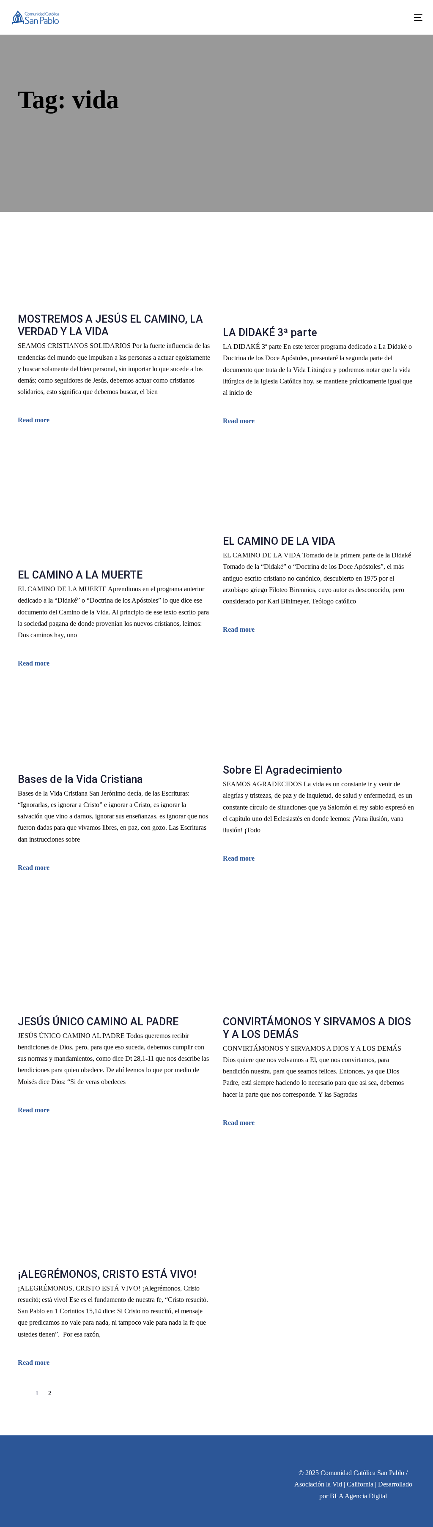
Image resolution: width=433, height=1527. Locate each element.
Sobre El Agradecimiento (282, 770)
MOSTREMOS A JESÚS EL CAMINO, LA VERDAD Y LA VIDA (110, 325)
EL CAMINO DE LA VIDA (279, 541)
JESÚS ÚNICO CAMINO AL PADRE (98, 1022)
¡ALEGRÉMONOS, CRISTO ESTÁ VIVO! (107, 1274)
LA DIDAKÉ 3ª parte (270, 332)
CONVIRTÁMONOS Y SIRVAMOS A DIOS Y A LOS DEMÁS (317, 1028)
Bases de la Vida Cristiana (80, 779)
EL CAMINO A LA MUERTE (80, 575)
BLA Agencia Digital (358, 1496)
